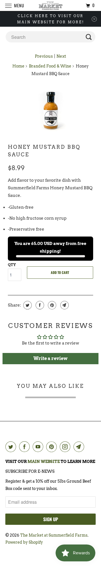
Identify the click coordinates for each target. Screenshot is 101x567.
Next (61, 56)
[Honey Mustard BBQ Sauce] (50, 110)
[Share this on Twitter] (27, 305)
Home (18, 66)
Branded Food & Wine (50, 66)
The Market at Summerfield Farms (54, 535)
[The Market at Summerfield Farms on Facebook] (25, 446)
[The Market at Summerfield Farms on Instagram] (66, 446)
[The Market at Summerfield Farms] (50, 5)
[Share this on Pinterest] (51, 305)
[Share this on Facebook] (39, 305)
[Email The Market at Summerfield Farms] (80, 446)
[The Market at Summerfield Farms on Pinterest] (52, 446)
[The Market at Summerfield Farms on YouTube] (39, 446)
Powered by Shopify (24, 542)
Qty (12, 265)
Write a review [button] (50, 358)
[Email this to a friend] (64, 305)
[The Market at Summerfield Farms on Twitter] (11, 446)
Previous (44, 56)
